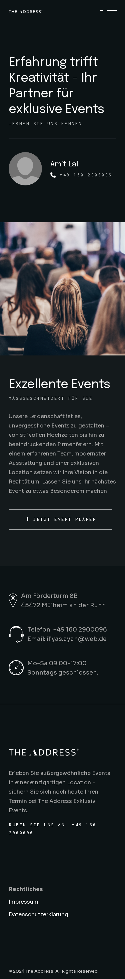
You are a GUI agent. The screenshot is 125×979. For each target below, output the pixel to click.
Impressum (23, 901)
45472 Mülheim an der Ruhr (63, 605)
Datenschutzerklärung (38, 914)
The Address (39, 971)
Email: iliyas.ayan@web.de (67, 639)
